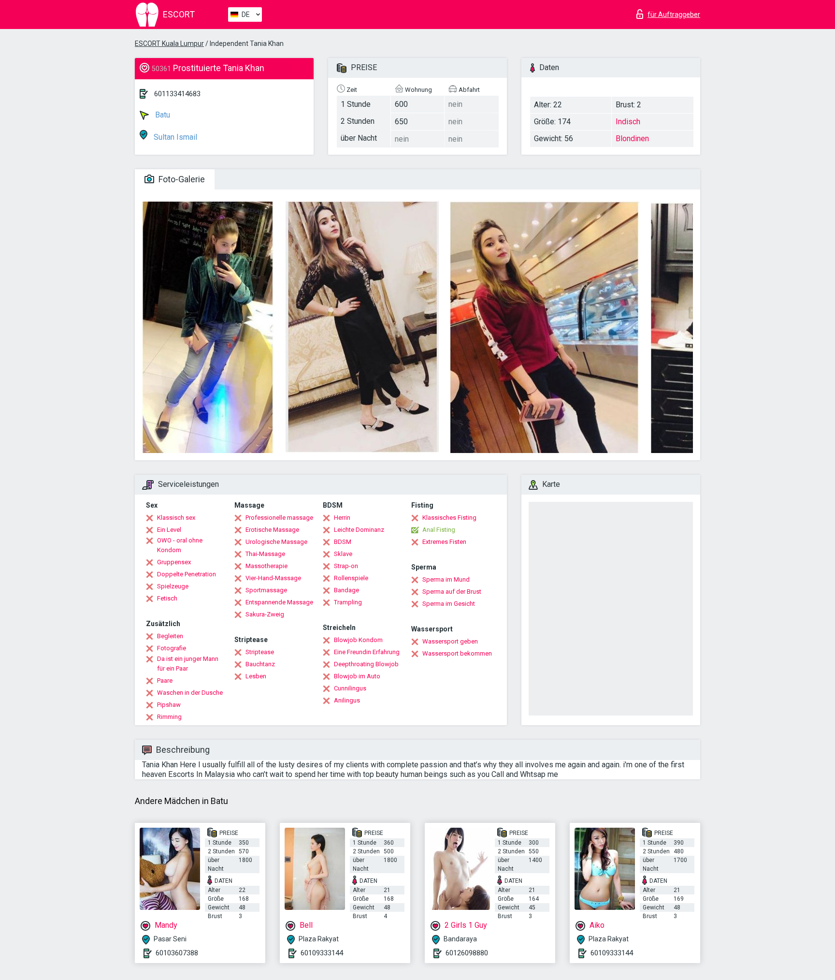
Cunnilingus (350, 688)
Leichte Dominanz (359, 529)
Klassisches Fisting (449, 517)
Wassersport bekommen (457, 653)
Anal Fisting (438, 529)
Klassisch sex (176, 517)
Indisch (628, 121)
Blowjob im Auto (357, 676)
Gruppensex (174, 562)
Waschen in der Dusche (190, 692)
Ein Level (169, 529)
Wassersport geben (450, 641)
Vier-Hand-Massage (273, 578)
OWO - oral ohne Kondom (179, 545)
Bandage (346, 590)
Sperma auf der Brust (451, 591)
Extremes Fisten (444, 541)
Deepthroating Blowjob (366, 664)
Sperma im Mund (446, 579)
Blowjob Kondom (358, 640)
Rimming (169, 716)
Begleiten (170, 636)
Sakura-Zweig (264, 614)
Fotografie (171, 648)
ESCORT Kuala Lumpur (169, 43)
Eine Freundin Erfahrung (367, 652)
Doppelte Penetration (186, 574)
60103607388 (177, 953)
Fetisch (167, 598)
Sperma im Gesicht (448, 603)
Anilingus (347, 700)
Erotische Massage (272, 529)
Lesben (255, 676)
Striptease (259, 652)
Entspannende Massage (279, 602)
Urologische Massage (276, 541)
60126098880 (467, 953)
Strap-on (346, 566)
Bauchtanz (260, 664)
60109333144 (322, 953)
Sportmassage (266, 590)
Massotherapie (266, 566)
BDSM (342, 541)
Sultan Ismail (174, 137)
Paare (165, 680)
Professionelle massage (279, 517)
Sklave (343, 553)
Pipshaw (169, 704)
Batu (161, 114)
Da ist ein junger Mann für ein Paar (187, 663)
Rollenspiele (351, 578)
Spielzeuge (172, 586)
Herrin (342, 517)
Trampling (348, 602)
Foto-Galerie (181, 179)
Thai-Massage (265, 553)
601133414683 (177, 93)
